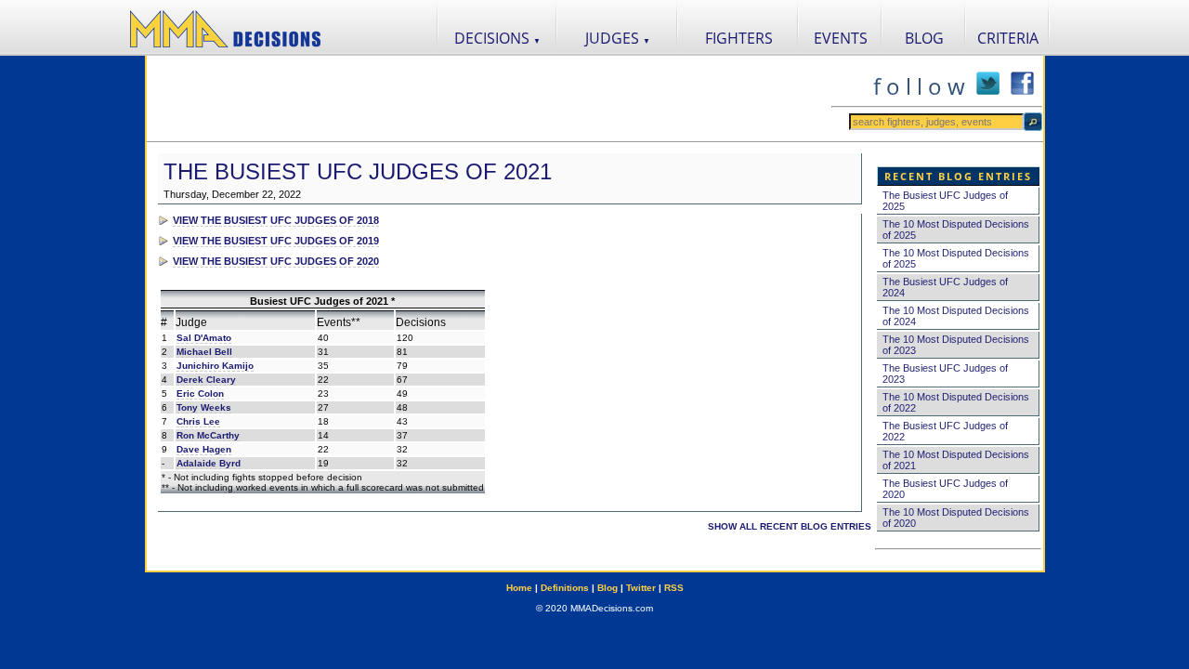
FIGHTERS (739, 38)
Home (519, 588)
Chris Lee (198, 421)
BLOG (924, 38)
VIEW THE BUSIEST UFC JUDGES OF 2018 (276, 220)
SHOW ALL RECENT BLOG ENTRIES (789, 526)
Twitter (641, 588)
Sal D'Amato (203, 338)
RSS (674, 588)
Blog (607, 588)
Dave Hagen (203, 449)
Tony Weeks (203, 407)
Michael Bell (204, 352)
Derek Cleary (206, 379)
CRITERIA (1008, 38)
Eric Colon (200, 393)
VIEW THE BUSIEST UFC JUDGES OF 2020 (276, 261)
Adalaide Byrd (208, 463)
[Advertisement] (488, 98)
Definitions (565, 588)
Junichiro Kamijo (215, 366)
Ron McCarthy (208, 435)
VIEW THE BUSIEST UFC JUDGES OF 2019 (276, 240)
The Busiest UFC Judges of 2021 (357, 171)
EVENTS (841, 38)
